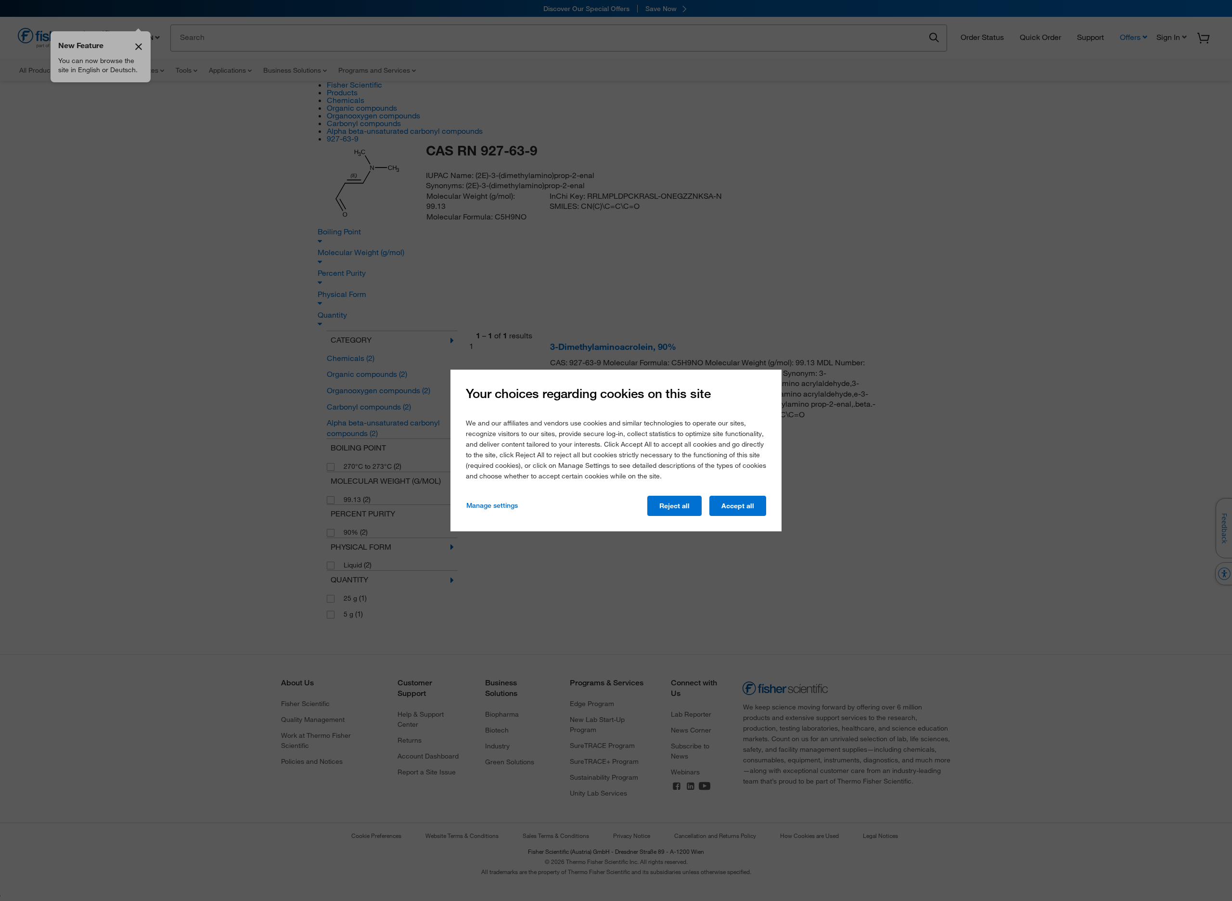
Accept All (737, 506)
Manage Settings (492, 505)
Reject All (674, 506)
